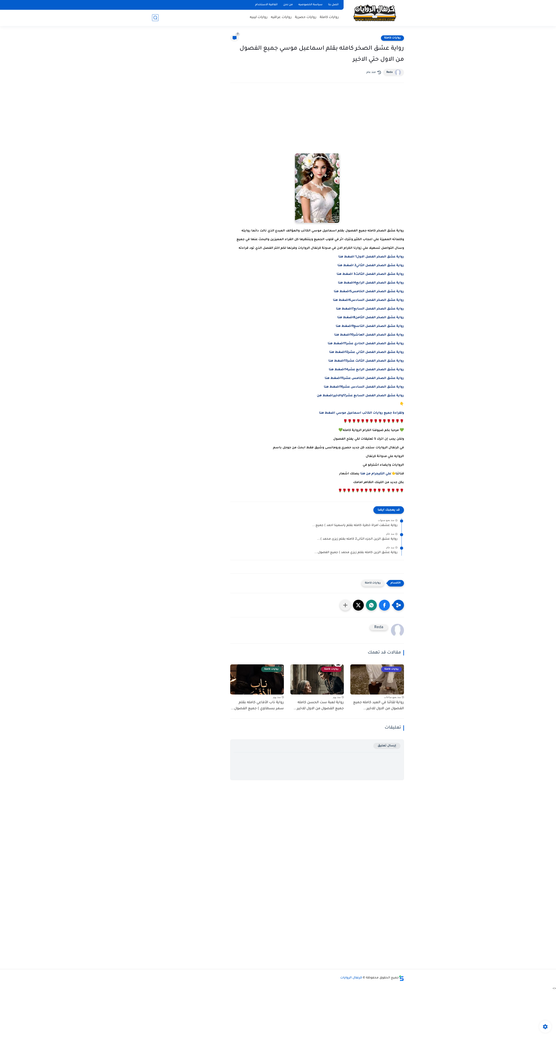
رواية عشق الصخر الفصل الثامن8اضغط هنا (370, 317)
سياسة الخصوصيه (310, 4)
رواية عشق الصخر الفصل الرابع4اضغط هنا (371, 283)
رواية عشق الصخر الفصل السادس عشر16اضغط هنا (364, 387)
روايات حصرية (305, 17)
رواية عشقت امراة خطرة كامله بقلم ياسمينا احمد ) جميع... (354, 525)
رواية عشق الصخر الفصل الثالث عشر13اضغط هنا (366, 361)
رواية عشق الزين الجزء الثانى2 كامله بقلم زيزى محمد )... (357, 539)
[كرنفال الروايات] (374, 12)
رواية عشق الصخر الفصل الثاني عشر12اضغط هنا (366, 352)
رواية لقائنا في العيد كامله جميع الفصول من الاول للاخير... (378, 706)
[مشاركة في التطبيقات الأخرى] (345, 605)
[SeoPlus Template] (401, 978)
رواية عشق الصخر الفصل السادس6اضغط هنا (368, 300)
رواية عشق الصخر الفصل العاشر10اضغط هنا (369, 335)
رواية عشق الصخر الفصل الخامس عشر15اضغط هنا (364, 378)
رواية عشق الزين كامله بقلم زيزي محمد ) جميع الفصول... (355, 552)
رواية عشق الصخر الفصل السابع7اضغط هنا (370, 309)
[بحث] (155, 17)
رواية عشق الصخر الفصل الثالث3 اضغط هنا (370, 274)
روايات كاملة (329, 17)
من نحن (288, 4)
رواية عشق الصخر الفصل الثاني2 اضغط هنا (371, 265)
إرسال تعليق (387, 745)
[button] (384, 605)
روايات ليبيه (259, 17)
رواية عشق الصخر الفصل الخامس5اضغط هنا (369, 291)
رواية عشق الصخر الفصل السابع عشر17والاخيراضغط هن (360, 396)
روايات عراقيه (281, 17)
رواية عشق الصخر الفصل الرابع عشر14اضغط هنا (366, 370)
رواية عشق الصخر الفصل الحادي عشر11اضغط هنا (366, 344)
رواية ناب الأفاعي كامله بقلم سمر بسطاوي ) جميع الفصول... (257, 706)
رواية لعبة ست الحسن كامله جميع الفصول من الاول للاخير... (319, 706)
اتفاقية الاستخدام (266, 4)
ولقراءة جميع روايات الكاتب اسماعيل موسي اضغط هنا (361, 413)
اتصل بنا (333, 4)
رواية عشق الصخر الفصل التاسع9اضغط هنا (370, 326)
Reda (389, 72)
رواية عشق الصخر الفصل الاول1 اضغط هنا (371, 257)
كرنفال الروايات (351, 978)
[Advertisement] (317, 124)
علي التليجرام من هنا (375, 474)
